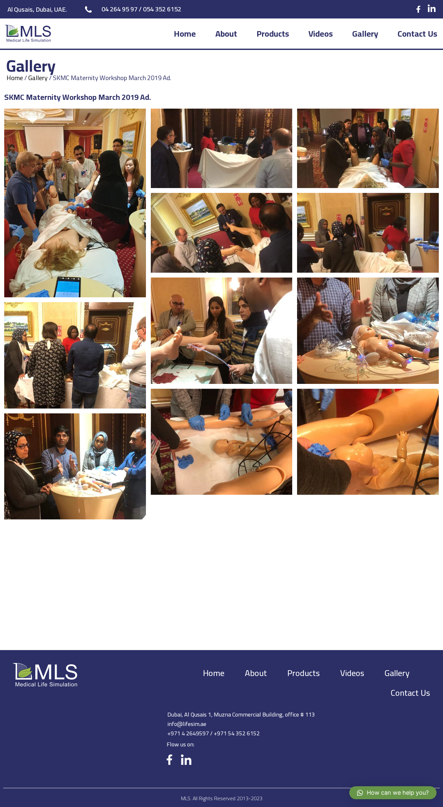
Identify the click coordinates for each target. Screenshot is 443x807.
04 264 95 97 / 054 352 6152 (141, 9)
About (226, 34)
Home (185, 34)
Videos (320, 34)
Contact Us (417, 34)
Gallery (365, 34)
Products (273, 34)
